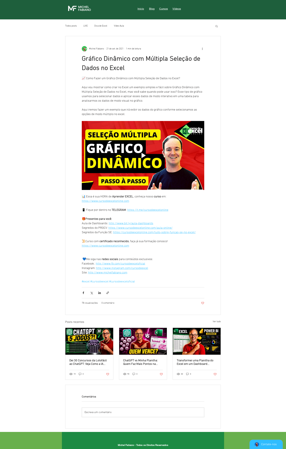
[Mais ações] (202, 49)
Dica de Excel (100, 26)
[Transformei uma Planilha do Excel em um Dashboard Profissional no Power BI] (197, 341)
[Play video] (143, 155)
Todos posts (71, 26)
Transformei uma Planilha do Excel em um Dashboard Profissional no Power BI (195, 362)
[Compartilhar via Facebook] (83, 292)
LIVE (85, 26)
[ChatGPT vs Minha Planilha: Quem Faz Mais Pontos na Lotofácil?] (143, 341)
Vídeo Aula (119, 26)
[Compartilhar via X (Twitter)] (91, 292)
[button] (216, 26)
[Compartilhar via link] (107, 292)
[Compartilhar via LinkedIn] (99, 292)
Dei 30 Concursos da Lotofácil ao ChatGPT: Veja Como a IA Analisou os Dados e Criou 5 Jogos (88, 362)
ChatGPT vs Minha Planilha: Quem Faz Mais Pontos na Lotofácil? (140, 362)
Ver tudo (217, 321)
